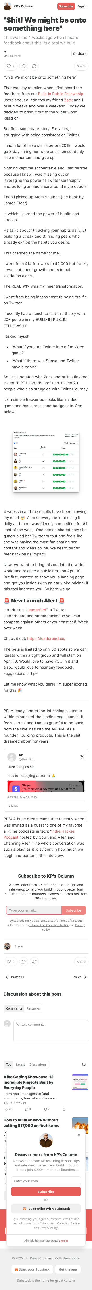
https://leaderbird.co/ (46, 638)
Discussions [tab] (37, 1064)
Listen (82, 54)
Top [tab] (8, 1064)
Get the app (68, 1269)
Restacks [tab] (33, 1008)
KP (5, 51)
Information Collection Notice (60, 1223)
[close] (79, 1135)
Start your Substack (34, 1269)
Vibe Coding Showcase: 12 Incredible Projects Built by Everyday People (29, 1082)
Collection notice (67, 1258)
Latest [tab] (20, 1064)
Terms (47, 1258)
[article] (46, 1093)
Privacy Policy (49, 1228)
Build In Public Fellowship (60, 94)
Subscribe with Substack (49, 1208)
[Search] (83, 1064)
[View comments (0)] (23, 66)
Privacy (35, 1258)
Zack (68, 100)
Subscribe (66, 6)
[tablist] (23, 1008)
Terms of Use (70, 1219)
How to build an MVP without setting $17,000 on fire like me (31, 1123)
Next (77, 977)
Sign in (83, 6)
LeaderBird (36, 610)
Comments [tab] (14, 1008)
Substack (24, 1280)
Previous (17, 977)
